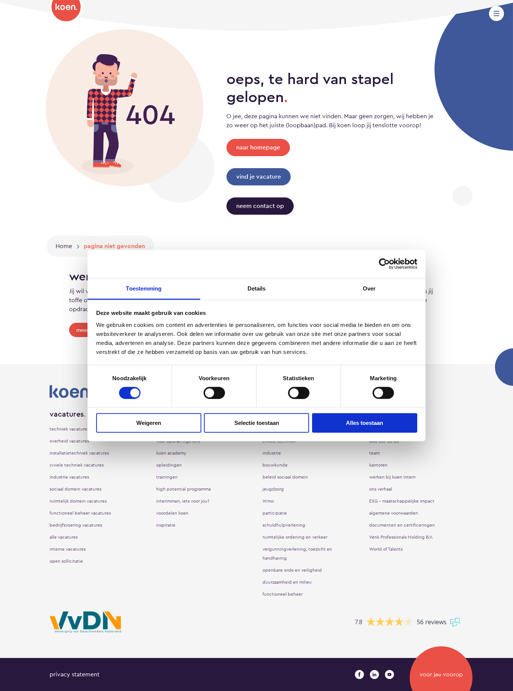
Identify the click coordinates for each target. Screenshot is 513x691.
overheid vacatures (69, 441)
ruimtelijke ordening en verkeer (295, 537)
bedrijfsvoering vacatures (76, 525)
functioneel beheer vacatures (80, 513)
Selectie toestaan (256, 423)
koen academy (171, 453)
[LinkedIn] (374, 674)
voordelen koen (172, 513)
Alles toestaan (364, 423)
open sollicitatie (66, 561)
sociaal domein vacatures (75, 489)
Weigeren (148, 423)
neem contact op (260, 206)
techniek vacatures (69, 429)
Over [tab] (369, 288)
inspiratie (165, 525)
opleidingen (169, 465)
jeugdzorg (273, 489)
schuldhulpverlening (284, 525)
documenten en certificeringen (402, 525)
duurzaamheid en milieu (287, 582)
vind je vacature (258, 177)
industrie (272, 453)
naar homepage (258, 147)
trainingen (167, 477)
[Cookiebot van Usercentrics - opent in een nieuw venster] (384, 263)
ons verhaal (380, 489)
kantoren (378, 465)
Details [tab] (256, 288)
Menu (496, 13)
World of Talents (386, 549)
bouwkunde (275, 465)
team (374, 453)
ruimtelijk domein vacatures (78, 501)
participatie (275, 513)
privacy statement (75, 674)
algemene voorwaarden (393, 513)
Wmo (268, 501)
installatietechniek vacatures (79, 453)
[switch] (214, 393)
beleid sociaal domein (285, 477)
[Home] (66, 11)
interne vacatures (68, 549)
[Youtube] (389, 674)
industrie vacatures (69, 477)
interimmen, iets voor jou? (182, 501)
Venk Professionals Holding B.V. (401, 537)
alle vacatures (64, 537)
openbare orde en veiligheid (292, 570)
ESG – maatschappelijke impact (402, 501)
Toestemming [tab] (143, 288)
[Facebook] (359, 674)
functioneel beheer (283, 594)
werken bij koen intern (392, 477)
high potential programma (183, 489)
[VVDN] (85, 622)
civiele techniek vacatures (77, 465)
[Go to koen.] (64, 246)
